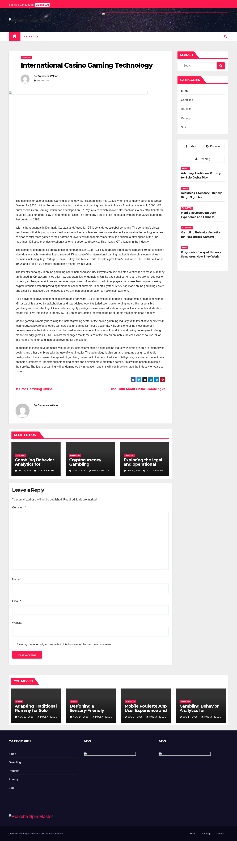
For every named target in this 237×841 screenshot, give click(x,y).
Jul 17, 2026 (190, 717)
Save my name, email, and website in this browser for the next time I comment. (64, 644)
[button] (225, 36)
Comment (19, 507)
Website (17, 622)
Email (16, 601)
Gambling (26, 58)
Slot (183, 127)
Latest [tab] (192, 146)
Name (16, 579)
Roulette (186, 109)
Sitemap (206, 833)
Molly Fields (45, 470)
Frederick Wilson (48, 76)
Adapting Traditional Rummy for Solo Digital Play (36, 710)
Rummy (186, 118)
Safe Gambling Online (36, 389)
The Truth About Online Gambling (136, 389)
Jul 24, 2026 (135, 717)
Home (193, 833)
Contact (31, 36)
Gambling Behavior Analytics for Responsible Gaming (34, 466)
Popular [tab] (214, 146)
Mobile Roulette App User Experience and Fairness (146, 710)
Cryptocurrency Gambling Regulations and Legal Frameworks (88, 466)
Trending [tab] (204, 159)
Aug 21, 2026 (25, 717)
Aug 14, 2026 (80, 717)
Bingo (184, 90)
